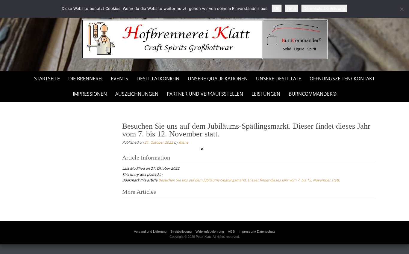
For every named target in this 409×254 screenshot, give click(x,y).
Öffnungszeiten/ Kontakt (342, 78)
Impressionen (90, 94)
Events (119, 78)
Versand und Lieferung (150, 231)
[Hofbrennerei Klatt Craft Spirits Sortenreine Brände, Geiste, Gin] (205, 39)
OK (276, 8)
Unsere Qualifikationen (218, 78)
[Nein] (402, 9)
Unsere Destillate (278, 78)
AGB (231, 231)
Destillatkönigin (158, 78)
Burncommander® (313, 94)
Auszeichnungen (136, 94)
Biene (183, 142)
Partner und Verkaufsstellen (205, 94)
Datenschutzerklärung (324, 8)
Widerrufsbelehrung (210, 231)
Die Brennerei (85, 78)
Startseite (47, 78)
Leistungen (266, 94)
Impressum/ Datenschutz (257, 231)
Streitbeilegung (181, 231)
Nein (291, 8)
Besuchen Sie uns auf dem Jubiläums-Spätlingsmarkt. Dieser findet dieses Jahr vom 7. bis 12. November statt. (249, 180)
